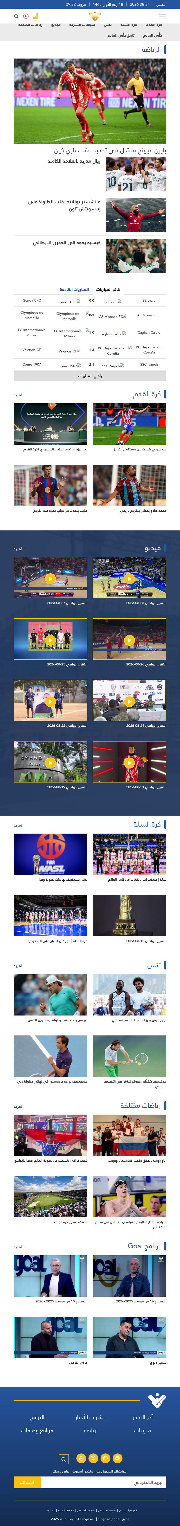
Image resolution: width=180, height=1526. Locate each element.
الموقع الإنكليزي (128, 1510)
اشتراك (27, 1482)
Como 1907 (31, 364)
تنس (108, 24)
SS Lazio (149, 300)
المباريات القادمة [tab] (74, 289)
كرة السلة (129, 24)
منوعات (142, 1430)
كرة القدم (154, 24)
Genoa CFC (32, 300)
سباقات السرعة (82, 24)
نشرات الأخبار (90, 1417)
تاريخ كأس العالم (121, 35)
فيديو (56, 24)
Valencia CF (32, 350)
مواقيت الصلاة (66, 1510)
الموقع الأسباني (86, 1510)
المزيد (18, 395)
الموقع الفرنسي (107, 1510)
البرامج (37, 1417)
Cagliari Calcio (149, 332)
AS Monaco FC (149, 315)
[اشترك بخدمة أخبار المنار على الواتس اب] (105, 1459)
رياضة (90, 1430)
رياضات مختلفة (30, 24)
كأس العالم (152, 35)
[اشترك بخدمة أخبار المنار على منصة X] (93, 1459)
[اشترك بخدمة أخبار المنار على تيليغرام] (117, 1459)
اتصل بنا (51, 1510)
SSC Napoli (149, 364)
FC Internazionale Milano (32, 332)
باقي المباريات (90, 375)
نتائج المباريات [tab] (108, 289)
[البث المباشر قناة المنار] (81, 1459)
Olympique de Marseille (31, 315)
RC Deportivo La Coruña (149, 350)
